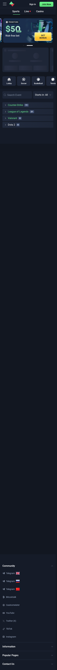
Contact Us (8, 664)
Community (8, 565)
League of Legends (18, 111)
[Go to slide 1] (23, 45)
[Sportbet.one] (11, 4)
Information (8, 646)
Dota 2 (11, 124)
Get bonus (43, 36)
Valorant (12, 118)
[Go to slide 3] (30, 45)
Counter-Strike (15, 105)
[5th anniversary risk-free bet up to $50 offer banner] (28, 30)
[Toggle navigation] (4, 4)
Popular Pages (10, 655)
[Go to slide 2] (25, 45)
